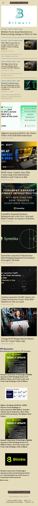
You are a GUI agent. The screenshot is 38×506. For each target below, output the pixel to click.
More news (4, 480)
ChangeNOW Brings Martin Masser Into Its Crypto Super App (17, 340)
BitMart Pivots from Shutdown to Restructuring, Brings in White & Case (19, 33)
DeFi (18, 61)
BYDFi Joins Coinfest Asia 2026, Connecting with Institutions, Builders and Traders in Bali (15, 174)
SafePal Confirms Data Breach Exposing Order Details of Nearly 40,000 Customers (10, 86)
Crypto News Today (15, 29)
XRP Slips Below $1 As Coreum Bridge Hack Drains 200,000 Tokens (10, 66)
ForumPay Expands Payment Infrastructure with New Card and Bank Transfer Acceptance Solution (17, 216)
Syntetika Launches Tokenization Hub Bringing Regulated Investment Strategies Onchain (18, 257)
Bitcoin (4, 29)
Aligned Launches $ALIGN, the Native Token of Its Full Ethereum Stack (18, 134)
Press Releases (7, 138)
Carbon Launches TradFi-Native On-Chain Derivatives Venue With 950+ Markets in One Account (18, 299)
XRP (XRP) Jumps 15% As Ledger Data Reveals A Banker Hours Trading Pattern (10, 46)
